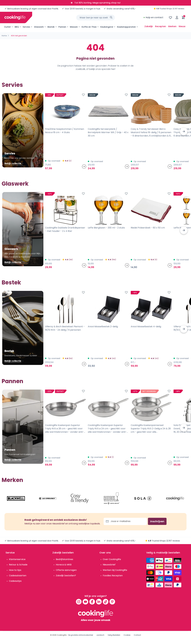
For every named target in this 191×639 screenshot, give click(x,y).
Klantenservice (17, 559)
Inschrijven (157, 521)
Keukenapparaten (126, 26)
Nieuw (182, 26)
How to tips (15, 570)
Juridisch (100, 635)
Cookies (127, 635)
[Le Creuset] (48, 498)
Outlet (7, 26)
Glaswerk (39, 26)
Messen (74, 26)
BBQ (17, 26)
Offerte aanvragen (66, 570)
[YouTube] (85, 601)
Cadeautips (15, 581)
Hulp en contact (154, 17)
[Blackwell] (16, 498)
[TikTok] (105, 601)
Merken (172, 26)
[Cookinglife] (14, 17)
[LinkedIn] (99, 601)
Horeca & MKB (63, 564)
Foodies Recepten (113, 575)
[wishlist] (170, 17)
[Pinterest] (112, 601)
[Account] (177, 17)
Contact (137, 635)
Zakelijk (148, 26)
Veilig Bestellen (114, 635)
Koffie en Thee (89, 26)
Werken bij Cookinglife (115, 570)
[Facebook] (92, 601)
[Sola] (143, 498)
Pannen (62, 26)
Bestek (51, 26)
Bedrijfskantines (64, 559)
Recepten (160, 26)
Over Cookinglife (112, 559)
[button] (184, 131)
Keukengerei (106, 26)
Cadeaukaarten (17, 575)
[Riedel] (111, 498)
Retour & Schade (18, 564)
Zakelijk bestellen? (66, 575)
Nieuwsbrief (109, 564)
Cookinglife (61, 635)
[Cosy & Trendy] (79, 498)
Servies (26, 26)
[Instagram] (79, 601)
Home (4, 35)
